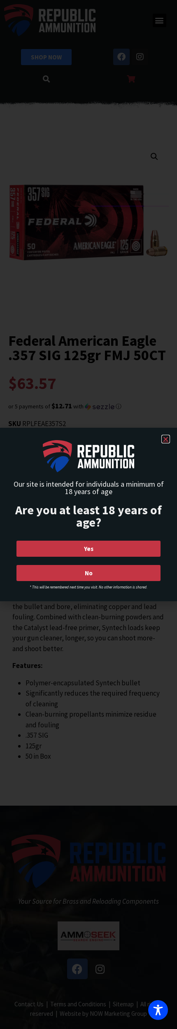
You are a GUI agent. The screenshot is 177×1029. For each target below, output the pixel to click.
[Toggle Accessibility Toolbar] (158, 1010)
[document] (88, 514)
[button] (166, 439)
